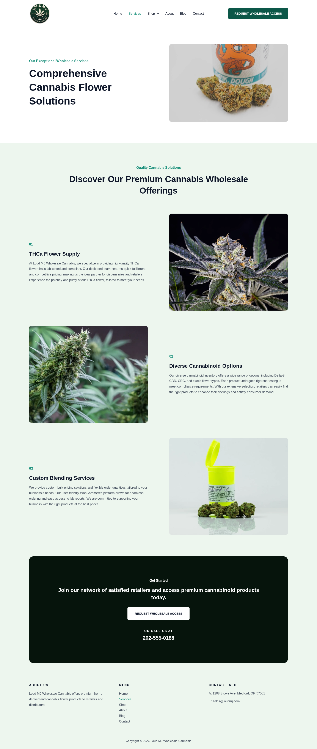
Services (135, 13)
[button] (157, 13)
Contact (198, 13)
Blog (183, 13)
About (169, 13)
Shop (151, 13)
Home (117, 13)
